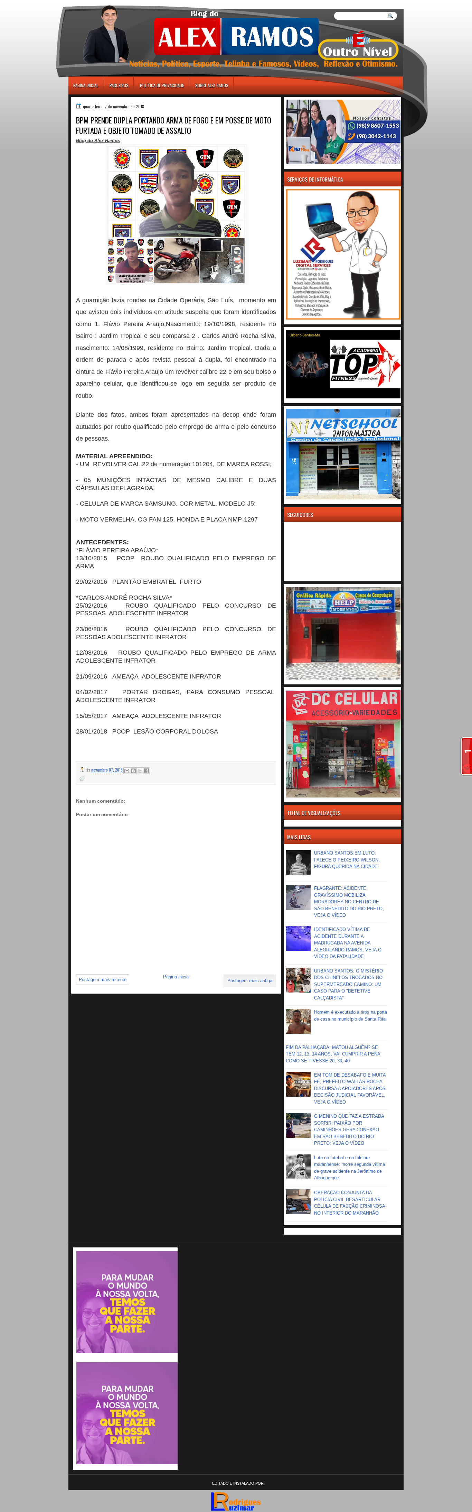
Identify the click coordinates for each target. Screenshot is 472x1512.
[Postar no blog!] (133, 770)
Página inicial (85, 85)
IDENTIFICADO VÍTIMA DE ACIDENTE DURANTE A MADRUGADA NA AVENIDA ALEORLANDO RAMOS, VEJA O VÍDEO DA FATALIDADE (347, 943)
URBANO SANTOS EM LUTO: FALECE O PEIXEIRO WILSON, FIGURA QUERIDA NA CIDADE (347, 859)
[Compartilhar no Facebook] (146, 770)
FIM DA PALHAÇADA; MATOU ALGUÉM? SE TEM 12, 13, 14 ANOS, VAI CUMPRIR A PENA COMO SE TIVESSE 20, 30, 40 (333, 1054)
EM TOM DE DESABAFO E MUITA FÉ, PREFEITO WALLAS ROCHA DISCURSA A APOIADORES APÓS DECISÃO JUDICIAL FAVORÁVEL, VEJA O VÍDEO (350, 1088)
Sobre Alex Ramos (211, 85)
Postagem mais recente (102, 979)
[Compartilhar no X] (139, 770)
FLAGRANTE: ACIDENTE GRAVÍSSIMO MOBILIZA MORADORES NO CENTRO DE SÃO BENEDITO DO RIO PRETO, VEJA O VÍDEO (349, 902)
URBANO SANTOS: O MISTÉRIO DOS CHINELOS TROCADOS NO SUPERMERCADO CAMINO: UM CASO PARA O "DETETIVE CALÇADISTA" (348, 984)
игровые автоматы (99, 3)
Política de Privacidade (162, 85)
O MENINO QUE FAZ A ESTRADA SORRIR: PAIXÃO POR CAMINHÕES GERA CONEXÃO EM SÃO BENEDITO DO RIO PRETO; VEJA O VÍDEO (349, 1130)
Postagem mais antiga (249, 980)
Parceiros (119, 85)
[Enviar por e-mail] (126, 770)
